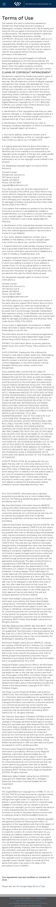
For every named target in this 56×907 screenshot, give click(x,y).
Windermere (40, 898)
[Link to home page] (17, 4)
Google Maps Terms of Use (32, 886)
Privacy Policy (35, 901)
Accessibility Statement (19, 903)
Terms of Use (20, 901)
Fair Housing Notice (38, 903)
